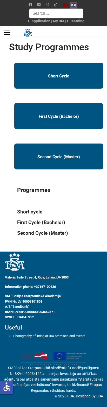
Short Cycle (58, 76)
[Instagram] (47, 5)
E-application (39, 21)
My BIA (58, 21)
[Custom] (55, 5)
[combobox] (56, 13)
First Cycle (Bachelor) (59, 116)
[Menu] (7, 32)
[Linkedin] (39, 5)
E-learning (75, 21)
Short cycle (29, 212)
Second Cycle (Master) (58, 156)
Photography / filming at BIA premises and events (49, 336)
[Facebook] (30, 5)
